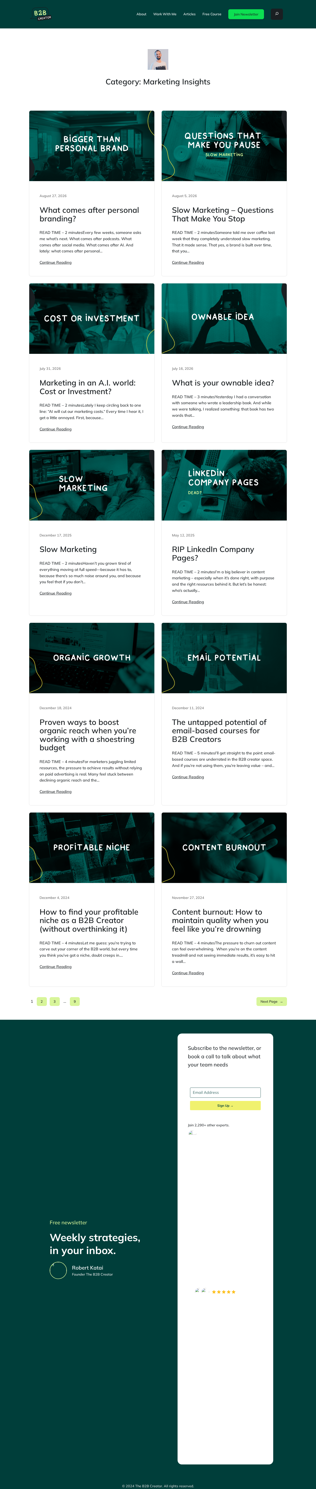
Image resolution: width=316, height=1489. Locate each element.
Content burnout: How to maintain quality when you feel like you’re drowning (220, 920)
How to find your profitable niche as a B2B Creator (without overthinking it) (89, 920)
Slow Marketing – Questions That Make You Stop (223, 214)
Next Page (272, 1001)
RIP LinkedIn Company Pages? (213, 553)
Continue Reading (56, 262)
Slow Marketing (68, 549)
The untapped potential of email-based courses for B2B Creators (219, 730)
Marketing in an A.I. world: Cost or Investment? (88, 386)
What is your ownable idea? (223, 382)
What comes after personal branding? (89, 214)
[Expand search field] (277, 14)
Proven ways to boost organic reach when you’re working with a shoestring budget (88, 735)
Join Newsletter (246, 14)
